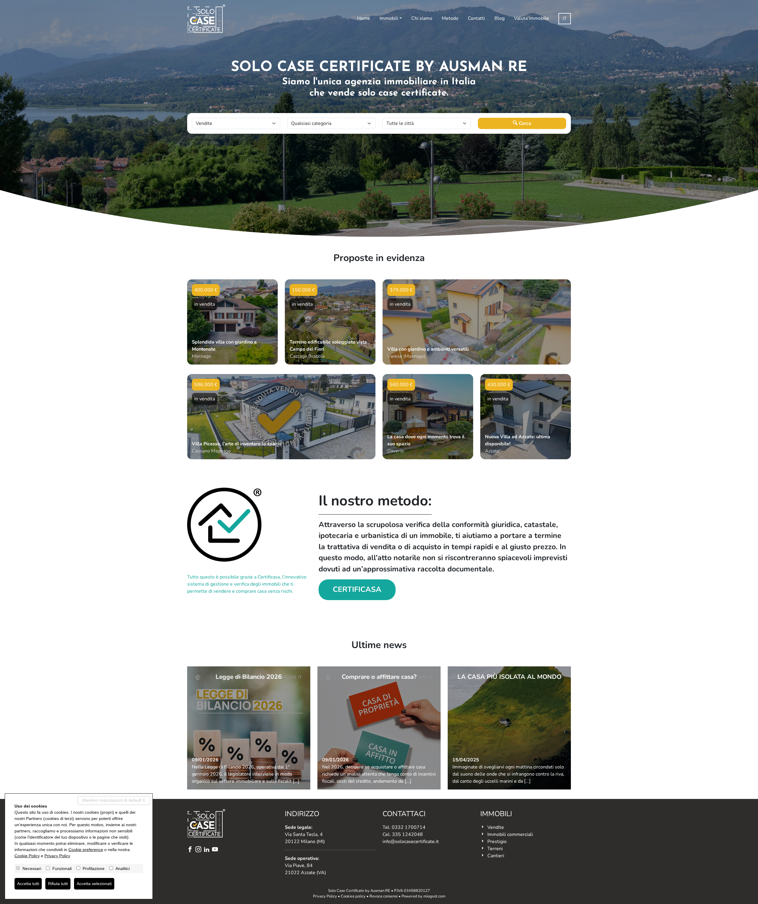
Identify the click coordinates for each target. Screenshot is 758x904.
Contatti (476, 18)
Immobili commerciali (510, 834)
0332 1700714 (408, 827)
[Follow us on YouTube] (216, 850)
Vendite (495, 827)
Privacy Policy (325, 896)
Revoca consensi (384, 896)
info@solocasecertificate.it (411, 841)
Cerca (524, 123)
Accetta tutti (28, 883)
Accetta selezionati (94, 883)
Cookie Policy (27, 855)
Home (363, 18)
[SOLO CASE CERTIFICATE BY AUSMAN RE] (206, 18)
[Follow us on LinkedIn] (208, 850)
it (565, 18)
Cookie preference (85, 849)
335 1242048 (407, 834)
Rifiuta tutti (58, 883)
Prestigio (497, 841)
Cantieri (495, 856)
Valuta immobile (531, 18)
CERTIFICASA (357, 589)
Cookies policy (353, 896)
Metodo (450, 18)
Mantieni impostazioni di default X (113, 800)
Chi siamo (421, 18)
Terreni (495, 848)
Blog (499, 18)
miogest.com (434, 896)
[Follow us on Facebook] (191, 850)
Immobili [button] (389, 18)
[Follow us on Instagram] (199, 850)
